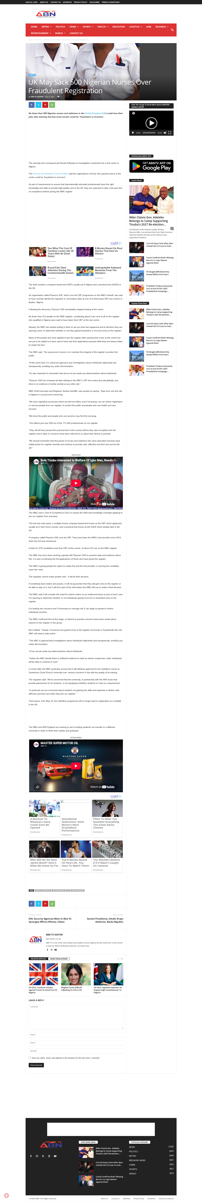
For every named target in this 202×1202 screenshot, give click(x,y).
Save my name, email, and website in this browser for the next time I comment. (66, 1058)
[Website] (50, 1156)
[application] (151, 123)
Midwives (46, 890)
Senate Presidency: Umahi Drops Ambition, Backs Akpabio (105, 920)
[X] (38, 105)
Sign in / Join (31, 2)
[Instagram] (38, 1156)
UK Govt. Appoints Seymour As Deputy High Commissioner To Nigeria (108, 990)
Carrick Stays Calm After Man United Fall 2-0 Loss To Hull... (159, 244)
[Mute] (165, 132)
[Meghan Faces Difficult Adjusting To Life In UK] (76, 974)
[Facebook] (32, 105)
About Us (44, 2)
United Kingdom (78, 890)
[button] (172, 30)
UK (68, 890)
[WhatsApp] (52, 105)
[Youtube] (55, 950)
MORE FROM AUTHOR (58, 959)
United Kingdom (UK (95, 113)
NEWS (132, 1147)
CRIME (73, 26)
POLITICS (60, 26)
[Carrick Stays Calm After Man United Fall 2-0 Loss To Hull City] (136, 247)
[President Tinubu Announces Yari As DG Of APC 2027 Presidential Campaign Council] (136, 290)
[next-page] (121, 958)
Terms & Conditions (110, 2)
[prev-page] (118, 958)
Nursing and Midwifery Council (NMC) (50, 173)
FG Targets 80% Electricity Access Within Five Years (157, 273)
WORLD (59, 33)
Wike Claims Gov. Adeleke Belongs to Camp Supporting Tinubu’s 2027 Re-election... (148, 220)
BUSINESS (161, 26)
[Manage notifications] (6, 1195)
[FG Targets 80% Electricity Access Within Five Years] (136, 275)
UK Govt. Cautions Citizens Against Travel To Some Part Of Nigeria (43, 990)
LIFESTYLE (134, 26)
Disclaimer (94, 2)
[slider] (149, 132)
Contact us (55, 2)
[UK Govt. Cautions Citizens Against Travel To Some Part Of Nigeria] (43, 974)
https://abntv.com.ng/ (53, 939)
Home (34, 26)
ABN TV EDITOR (37, 97)
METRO (45, 26)
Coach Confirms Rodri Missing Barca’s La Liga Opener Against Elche (159, 260)
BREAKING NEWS (137, 1160)
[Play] (133, 132)
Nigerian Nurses (59, 890)
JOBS (148, 26)
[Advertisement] (123, 14)
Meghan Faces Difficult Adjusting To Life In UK (71, 988)
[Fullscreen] (169, 132)
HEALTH (101, 26)
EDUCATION (119, 26)
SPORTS (87, 26)
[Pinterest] (45, 105)
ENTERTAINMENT (39, 33)
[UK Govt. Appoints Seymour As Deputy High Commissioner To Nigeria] (108, 974)
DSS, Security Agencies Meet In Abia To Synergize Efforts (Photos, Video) (50, 920)
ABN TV (38, 890)
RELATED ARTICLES (38, 959)
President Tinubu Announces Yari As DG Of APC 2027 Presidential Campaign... (159, 289)
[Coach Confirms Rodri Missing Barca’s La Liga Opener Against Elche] (136, 261)
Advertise (67, 2)
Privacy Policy (80, 2)
